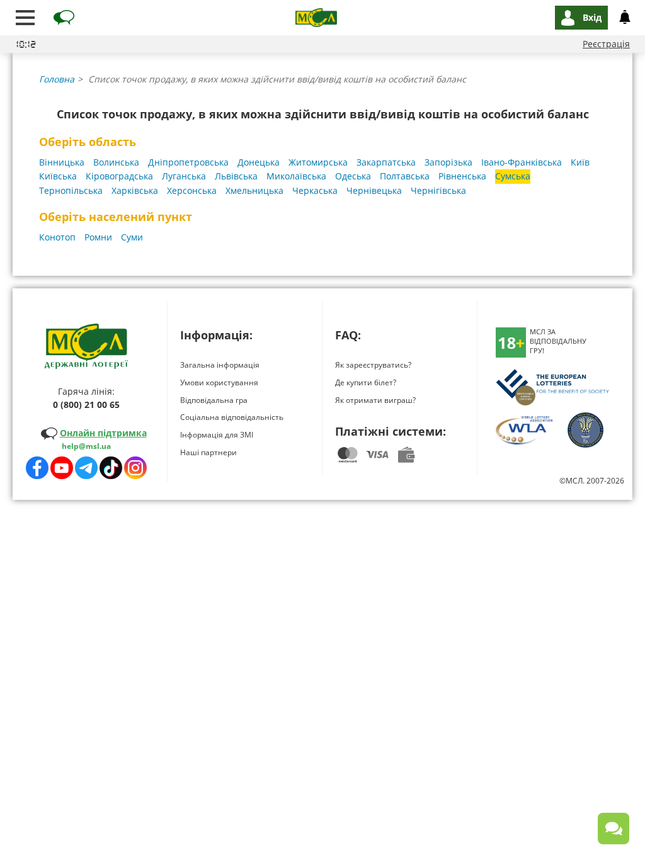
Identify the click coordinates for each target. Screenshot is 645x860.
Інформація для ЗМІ (216, 434)
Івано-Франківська (521, 162)
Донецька (258, 162)
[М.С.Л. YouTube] (61, 467)
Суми (132, 237)
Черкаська (315, 190)
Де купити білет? (365, 382)
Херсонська (192, 190)
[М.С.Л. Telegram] (86, 467)
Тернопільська (71, 190)
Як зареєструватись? (373, 364)
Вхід (592, 17)
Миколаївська (296, 176)
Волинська (116, 162)
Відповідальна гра (214, 400)
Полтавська (405, 176)
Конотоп (57, 237)
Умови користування (219, 382)
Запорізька (448, 162)
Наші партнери (208, 452)
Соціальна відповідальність (231, 417)
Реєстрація (606, 44)
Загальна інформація (220, 364)
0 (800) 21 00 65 (86, 404)
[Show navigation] (25, 18)
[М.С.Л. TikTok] (111, 467)
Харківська (134, 190)
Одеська (353, 176)
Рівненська (462, 176)
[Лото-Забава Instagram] (135, 467)
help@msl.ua (86, 446)
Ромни (98, 237)
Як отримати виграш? (375, 400)
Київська (58, 176)
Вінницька (61, 162)
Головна (56, 79)
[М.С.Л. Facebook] (37, 467)
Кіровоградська (119, 176)
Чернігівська (438, 190)
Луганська (184, 176)
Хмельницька (254, 190)
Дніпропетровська (188, 162)
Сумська (512, 176)
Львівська (236, 176)
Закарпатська (386, 162)
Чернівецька (374, 190)
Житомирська (318, 162)
